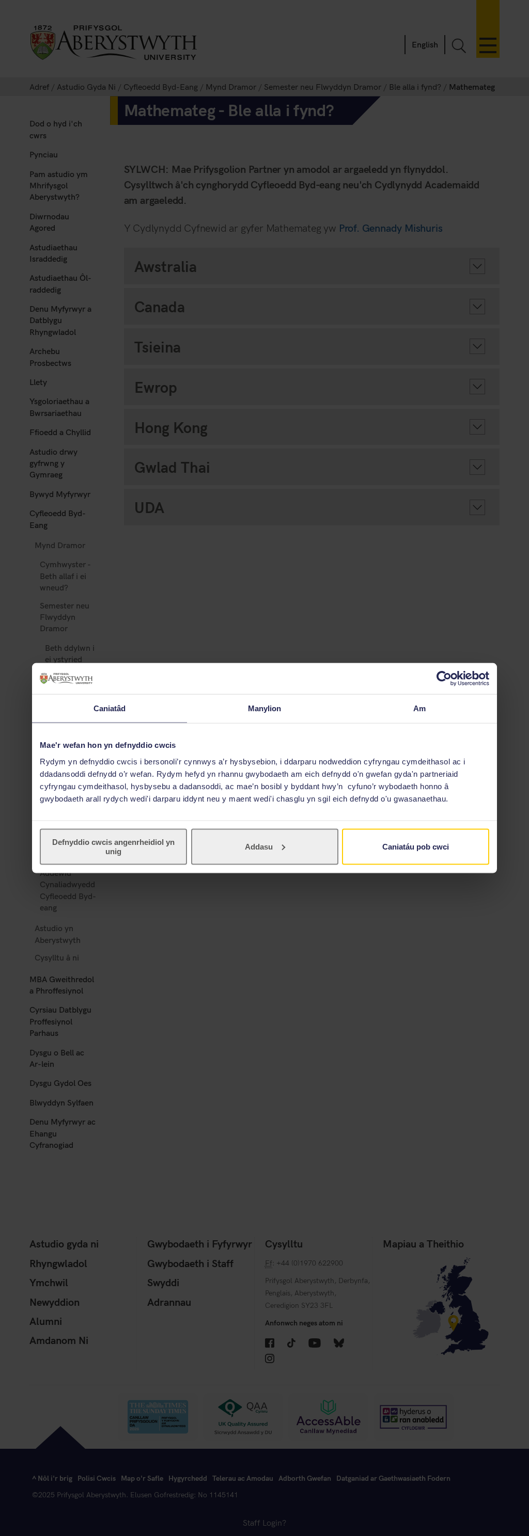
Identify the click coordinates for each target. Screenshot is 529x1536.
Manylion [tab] (265, 708)
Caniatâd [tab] (110, 708)
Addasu (259, 846)
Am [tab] (419, 708)
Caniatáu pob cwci (415, 846)
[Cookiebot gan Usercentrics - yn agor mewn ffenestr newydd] (444, 678)
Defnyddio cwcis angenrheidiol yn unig (113, 846)
